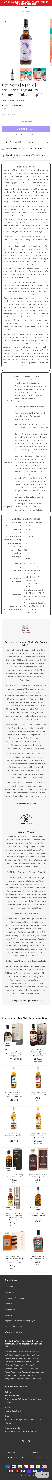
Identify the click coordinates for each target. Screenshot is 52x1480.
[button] (5, 11)
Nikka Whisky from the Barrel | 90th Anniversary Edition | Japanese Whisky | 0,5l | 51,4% (14, 1259)
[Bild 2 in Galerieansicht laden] (26, 74)
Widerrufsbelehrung (13, 1332)
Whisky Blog (10, 1292)
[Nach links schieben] (3, 75)
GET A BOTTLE (29, 1475)
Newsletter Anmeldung (14, 1298)
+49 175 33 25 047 (13, 1395)
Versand (14, 111)
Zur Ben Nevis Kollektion (25, 803)
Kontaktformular (30, 1431)
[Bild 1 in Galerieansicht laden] (12, 74)
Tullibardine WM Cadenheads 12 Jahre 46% (38, 1258)
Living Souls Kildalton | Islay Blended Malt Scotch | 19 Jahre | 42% (13, 1095)
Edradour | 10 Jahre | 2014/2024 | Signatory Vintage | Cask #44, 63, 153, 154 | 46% (13, 1216)
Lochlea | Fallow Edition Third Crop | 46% (38, 1176)
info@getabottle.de (13, 1411)
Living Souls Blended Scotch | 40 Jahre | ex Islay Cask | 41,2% (38, 1136)
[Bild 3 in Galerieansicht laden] (39, 74)
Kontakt (8, 1304)
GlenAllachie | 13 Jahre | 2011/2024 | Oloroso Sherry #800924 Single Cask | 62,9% (13, 1053)
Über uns (9, 1287)
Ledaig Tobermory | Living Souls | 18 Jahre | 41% (13, 1136)
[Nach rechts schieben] (49, 75)
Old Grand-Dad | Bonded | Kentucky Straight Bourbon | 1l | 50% (38, 1215)
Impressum (10, 1309)
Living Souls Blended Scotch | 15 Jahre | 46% (38, 1094)
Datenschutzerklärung (14, 1326)
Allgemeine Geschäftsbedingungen (20, 1321)
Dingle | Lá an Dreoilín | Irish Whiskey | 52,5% (14, 1176)
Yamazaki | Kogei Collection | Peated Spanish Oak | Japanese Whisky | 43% (38, 1053)
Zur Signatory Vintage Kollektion (24, 1001)
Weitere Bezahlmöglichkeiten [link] (26, 135)
